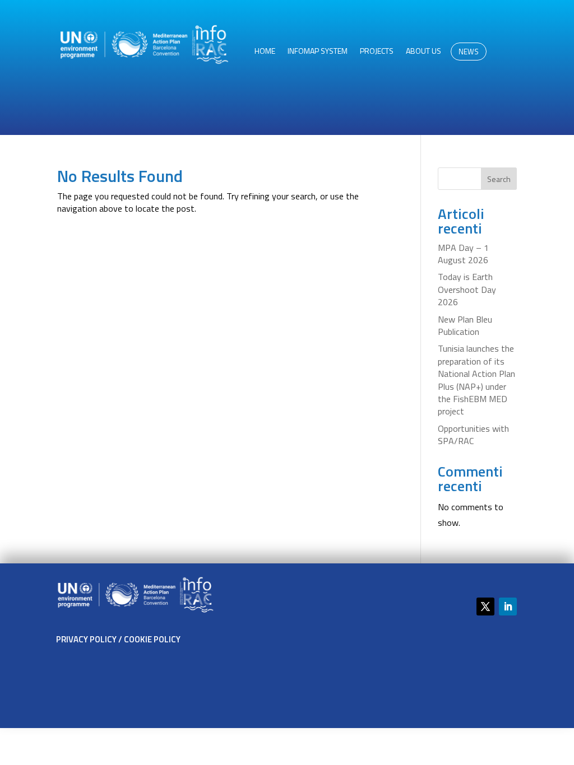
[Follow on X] (485, 606)
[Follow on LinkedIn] (508, 606)
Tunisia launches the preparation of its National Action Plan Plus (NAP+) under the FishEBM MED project (476, 380)
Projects (377, 52)
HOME (264, 52)
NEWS (469, 51)
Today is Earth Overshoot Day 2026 (467, 289)
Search (499, 179)
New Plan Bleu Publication (465, 325)
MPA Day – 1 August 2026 (463, 254)
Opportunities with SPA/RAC (473, 434)
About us (423, 52)
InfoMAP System (318, 52)
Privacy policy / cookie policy (118, 639)
